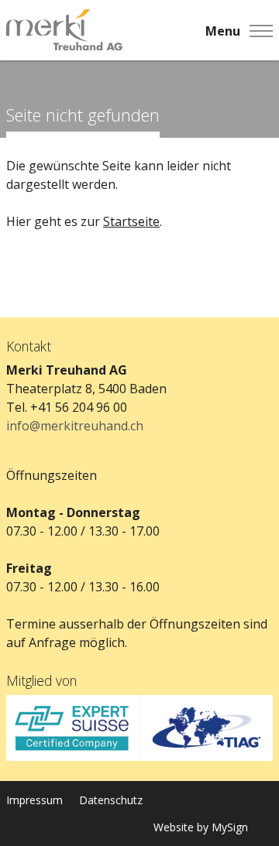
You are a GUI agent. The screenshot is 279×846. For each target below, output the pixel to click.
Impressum (34, 800)
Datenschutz (111, 800)
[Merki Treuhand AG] (64, 30)
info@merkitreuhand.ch (74, 425)
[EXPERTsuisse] (73, 728)
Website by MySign (200, 827)
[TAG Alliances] (206, 728)
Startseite (131, 221)
